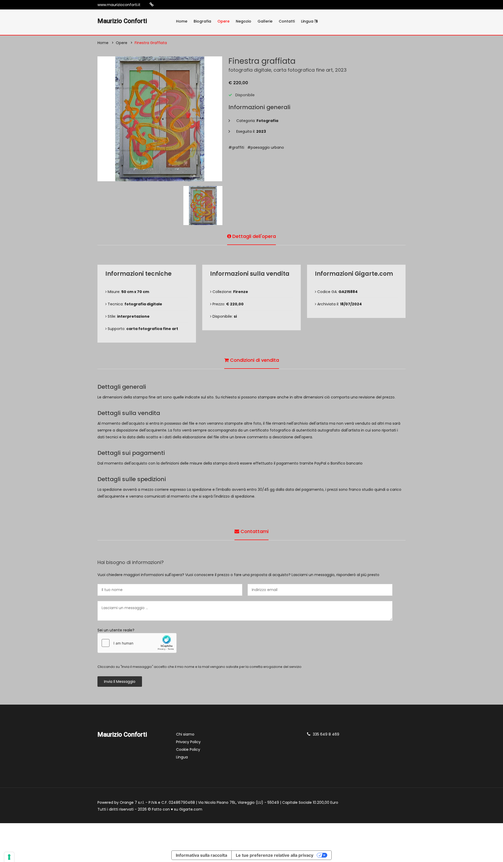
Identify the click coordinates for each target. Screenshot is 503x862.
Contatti (287, 21)
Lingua (307, 21)
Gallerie (265, 21)
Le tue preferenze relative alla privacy (274, 855)
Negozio (243, 21)
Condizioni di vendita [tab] (254, 360)
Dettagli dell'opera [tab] (253, 236)
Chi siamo (185, 734)
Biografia (202, 21)
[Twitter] (175, 5)
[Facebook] (167, 5)
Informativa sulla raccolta (201, 855)
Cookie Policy (188, 749)
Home (181, 21)
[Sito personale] (152, 4)
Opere (223, 21)
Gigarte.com (190, 809)
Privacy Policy (188, 741)
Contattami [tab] (254, 531)
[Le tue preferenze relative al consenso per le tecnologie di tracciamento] (9, 857)
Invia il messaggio (119, 681)
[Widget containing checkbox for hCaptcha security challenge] (137, 643)
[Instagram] (159, 5)
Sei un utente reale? (115, 630)
